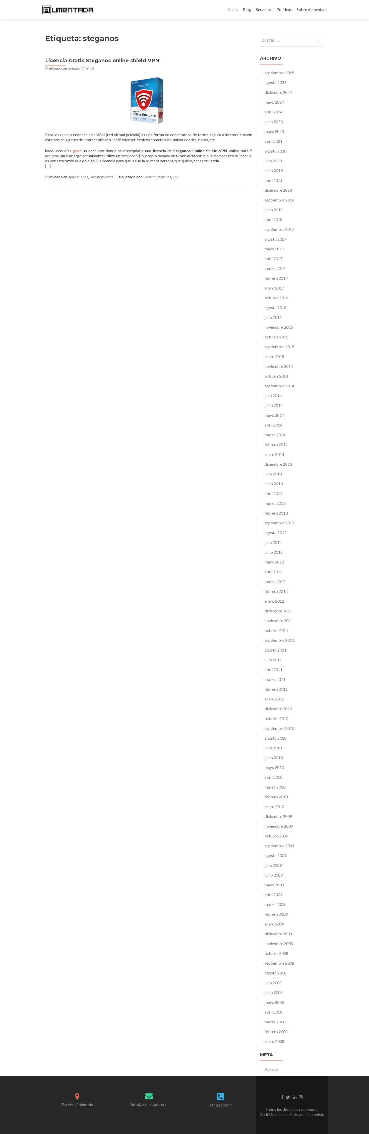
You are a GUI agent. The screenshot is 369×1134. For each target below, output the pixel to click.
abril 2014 (273, 424)
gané (77, 150)
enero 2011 (274, 698)
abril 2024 (273, 111)
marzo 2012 (275, 581)
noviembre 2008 (279, 943)
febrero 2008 (276, 1031)
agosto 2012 (275, 532)
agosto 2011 (275, 650)
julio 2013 (273, 473)
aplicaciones (78, 176)
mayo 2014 (274, 415)
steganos (164, 176)
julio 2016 (273, 317)
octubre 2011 (276, 630)
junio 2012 (274, 552)
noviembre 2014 (279, 366)
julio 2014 (273, 395)
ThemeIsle (315, 1114)
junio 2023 (274, 121)
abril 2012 (273, 571)
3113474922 (220, 1105)
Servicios (264, 9)
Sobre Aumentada (312, 9)
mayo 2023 (274, 131)
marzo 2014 (275, 434)
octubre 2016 (276, 297)
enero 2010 (274, 806)
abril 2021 (273, 141)
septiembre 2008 (279, 963)
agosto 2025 (275, 82)
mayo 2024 (274, 102)
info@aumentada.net (149, 1104)
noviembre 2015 (279, 327)
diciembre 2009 (278, 816)
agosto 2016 (275, 307)
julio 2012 (273, 542)
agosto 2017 (275, 239)
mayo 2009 (274, 884)
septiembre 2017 (279, 229)
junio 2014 (274, 405)
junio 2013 (274, 483)
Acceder (272, 1069)
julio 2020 (273, 160)
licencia (149, 176)
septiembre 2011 (279, 640)
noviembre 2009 (279, 826)
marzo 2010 (275, 787)
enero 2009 (274, 924)
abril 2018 (273, 219)
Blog (247, 9)
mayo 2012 (274, 561)
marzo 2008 (275, 1021)
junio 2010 (274, 757)
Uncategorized (101, 176)
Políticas (284, 9)
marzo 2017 (275, 268)
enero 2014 (274, 454)
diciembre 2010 (278, 708)
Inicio (233, 9)
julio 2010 (273, 747)
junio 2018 (274, 209)
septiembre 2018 (279, 199)
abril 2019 (273, 180)
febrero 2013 (276, 513)
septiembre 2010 (279, 728)
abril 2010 (273, 777)
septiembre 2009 (279, 845)
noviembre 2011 (279, 620)
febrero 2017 (276, 278)
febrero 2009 (276, 914)
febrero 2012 (276, 591)
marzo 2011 (275, 679)
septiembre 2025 (279, 72)
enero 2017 (274, 288)
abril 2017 (273, 258)
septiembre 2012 (279, 522)
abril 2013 (273, 493)
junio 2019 (274, 170)
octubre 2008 (276, 953)
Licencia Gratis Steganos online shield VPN (102, 60)
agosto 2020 (275, 151)
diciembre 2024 (278, 92)
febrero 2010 (276, 796)
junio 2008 (274, 992)
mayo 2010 (274, 767)
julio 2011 (273, 659)
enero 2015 (274, 356)
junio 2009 (274, 875)
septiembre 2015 (279, 346)
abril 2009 (273, 894)
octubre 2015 (276, 336)
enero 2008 (274, 1041)
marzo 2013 (275, 503)
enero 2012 (274, 601)
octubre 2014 (276, 376)
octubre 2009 (276, 835)
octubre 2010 (276, 718)
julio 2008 (273, 982)
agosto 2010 (275, 738)
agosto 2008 (275, 972)
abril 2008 (273, 1012)
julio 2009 (273, 865)
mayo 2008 (274, 1002)
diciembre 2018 (278, 190)
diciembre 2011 (278, 610)
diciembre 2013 (278, 464)
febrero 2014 (276, 444)
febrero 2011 (276, 689)
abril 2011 (273, 669)
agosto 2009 (275, 855)
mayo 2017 (274, 248)
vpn (175, 176)
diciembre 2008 (278, 933)
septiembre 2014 (279, 385)
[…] (48, 165)
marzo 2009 (275, 904)
